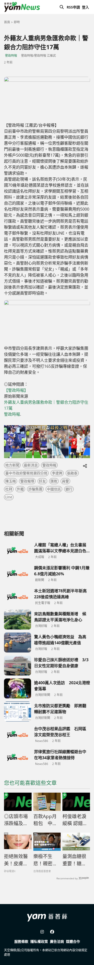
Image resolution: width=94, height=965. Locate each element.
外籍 (20, 489)
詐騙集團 (35, 489)
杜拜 (8, 489)
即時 (17, 22)
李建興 (57, 473)
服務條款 (21, 941)
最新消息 (31, 465)
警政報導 (27, 481)
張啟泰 (72, 473)
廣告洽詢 (57, 941)
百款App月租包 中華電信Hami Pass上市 (45, 820)
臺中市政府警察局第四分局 (26, 473)
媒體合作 (73, 941)
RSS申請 (73, 7)
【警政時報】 (16, 390)
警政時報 (11, 55)
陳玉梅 (10, 481)
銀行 (68, 489)
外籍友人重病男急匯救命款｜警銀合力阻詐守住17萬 (46, 405)
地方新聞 (12, 465)
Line (8, 497)
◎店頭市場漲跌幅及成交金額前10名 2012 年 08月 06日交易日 (17, 820)
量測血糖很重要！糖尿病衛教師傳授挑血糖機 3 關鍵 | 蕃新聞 (74, 860)
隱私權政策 (39, 941)
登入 (85, 7)
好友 (42, 481)
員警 (65, 481)
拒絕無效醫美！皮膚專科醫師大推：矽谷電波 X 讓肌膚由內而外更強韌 (16, 860)
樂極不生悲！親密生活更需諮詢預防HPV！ (45, 860)
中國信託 (54, 489)
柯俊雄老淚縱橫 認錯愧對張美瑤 (74, 820)
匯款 (53, 481)
